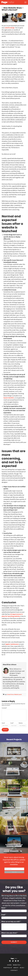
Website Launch (18, 694)
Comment (4, 708)
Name (3, 723)
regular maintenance (12, 644)
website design (10, 28)
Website (21, 723)
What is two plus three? (9, 933)
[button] (25, 2)
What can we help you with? (11, 921)
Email (11, 723)
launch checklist (8, 398)
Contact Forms (10, 694)
